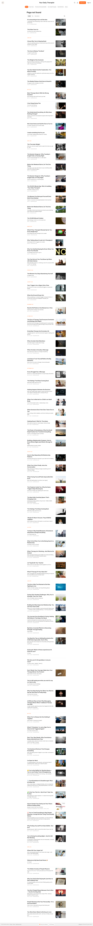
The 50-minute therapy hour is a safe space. (36, 157)
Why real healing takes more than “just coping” (37, 480)
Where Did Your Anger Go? (35, 850)
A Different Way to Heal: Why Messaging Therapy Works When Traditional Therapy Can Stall (39, 702)
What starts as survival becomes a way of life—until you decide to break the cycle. (39, 894)
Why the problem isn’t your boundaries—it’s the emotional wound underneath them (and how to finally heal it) (40, 818)
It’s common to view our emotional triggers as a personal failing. (39, 287)
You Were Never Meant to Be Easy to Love (39, 912)
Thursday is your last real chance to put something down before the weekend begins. (39, 168)
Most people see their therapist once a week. (37, 233)
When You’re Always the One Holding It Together (38, 717)
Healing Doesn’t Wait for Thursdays (37, 421)
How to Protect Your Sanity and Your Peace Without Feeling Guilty (39, 804)
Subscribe (82, 2)
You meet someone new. (32, 730)
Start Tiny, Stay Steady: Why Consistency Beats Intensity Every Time (39, 738)
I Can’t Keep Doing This (34, 103)
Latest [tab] (29, 16)
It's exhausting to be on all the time (37, 19)
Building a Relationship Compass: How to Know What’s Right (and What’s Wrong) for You (39, 442)
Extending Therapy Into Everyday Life (38, 331)
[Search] (74, 2)
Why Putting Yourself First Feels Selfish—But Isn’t (40, 826)
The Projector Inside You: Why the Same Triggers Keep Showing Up (39, 488)
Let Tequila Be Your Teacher (35, 563)
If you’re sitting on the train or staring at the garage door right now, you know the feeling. (39, 62)
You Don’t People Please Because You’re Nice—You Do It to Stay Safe (40, 891)
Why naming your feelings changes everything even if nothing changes (39, 469)
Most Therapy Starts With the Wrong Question (38, 93)
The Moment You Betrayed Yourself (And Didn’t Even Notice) (39, 197)
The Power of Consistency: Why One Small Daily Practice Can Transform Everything (39, 431)
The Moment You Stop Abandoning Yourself (40, 273)
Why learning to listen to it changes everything (37, 351)
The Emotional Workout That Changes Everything (38, 749)
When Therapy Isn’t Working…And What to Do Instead (40, 552)
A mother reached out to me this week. (35, 125)
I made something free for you (36, 132)
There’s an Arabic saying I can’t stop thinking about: (38, 587)
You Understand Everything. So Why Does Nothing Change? (39, 113)
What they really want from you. (34, 510)
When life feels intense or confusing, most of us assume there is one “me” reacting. (40, 263)
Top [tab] (32, 16)
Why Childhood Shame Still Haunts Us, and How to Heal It (39, 521)
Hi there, (29, 653)
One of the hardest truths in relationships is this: (37, 402)
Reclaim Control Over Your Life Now (35, 807)
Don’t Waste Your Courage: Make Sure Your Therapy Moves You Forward (40, 671)
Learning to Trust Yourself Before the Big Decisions (39, 359)
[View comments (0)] (36, 34)
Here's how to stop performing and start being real (38, 905)
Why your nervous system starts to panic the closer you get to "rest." (40, 146)
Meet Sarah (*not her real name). (34, 673)
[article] (46, 22)
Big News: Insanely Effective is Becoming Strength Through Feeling (39, 628)
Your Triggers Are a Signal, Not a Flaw (38, 285)
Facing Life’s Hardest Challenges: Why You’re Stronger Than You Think (40, 595)
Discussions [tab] (37, 16)
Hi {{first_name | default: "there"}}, (34, 663)
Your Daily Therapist (52, 6)
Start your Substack (44, 924)
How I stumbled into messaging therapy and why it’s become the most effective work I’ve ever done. (40, 574)
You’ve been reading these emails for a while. (37, 134)
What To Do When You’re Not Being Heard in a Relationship (40, 541)
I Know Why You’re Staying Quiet (36, 41)
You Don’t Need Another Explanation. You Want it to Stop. (39, 70)
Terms (14, 924)
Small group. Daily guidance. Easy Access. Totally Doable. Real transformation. (39, 501)
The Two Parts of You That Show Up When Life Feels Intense (39, 260)
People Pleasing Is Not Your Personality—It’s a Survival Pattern (40, 902)
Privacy (11, 924)
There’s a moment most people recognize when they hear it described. (40, 116)
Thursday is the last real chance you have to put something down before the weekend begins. (40, 210)
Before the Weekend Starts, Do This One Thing (39, 165)
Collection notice (18, 924)
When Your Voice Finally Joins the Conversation (37, 466)
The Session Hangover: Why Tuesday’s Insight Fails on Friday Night (38, 176)
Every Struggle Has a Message (36, 372)
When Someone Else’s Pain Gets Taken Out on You (40, 410)
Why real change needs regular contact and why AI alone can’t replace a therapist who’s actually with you (39, 392)
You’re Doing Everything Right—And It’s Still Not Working (40, 836)
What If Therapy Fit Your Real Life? (37, 571)
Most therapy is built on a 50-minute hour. (36, 220)
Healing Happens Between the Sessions (38, 389)
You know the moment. (32, 694)
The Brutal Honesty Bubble (40, 6)
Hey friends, (30, 631)
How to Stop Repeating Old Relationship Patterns (38, 455)
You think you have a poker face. (34, 31)
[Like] (28, 34)
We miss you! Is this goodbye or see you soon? (39, 660)
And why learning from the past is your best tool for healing (40, 458)
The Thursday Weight (33, 144)
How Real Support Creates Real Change (35, 342)
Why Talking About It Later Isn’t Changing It (39, 240)
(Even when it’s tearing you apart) (34, 720)
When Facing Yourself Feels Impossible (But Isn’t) (40, 477)
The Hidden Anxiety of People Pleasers (38, 869)
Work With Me (61, 6)
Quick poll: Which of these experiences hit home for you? (39, 650)
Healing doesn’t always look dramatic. (35, 309)
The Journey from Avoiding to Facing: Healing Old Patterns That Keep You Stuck (40, 617)
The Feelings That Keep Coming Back (38, 380)
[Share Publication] (77, 2)
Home (26, 6)
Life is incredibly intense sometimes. (35, 598)
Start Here (31, 6)
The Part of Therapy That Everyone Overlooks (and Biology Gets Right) (40, 320)
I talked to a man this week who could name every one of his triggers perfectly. (40, 74)
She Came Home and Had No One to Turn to (39, 123)
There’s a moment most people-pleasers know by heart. (39, 200)
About (66, 6)
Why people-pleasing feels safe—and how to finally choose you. (40, 914)
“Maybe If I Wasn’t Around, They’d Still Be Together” (39, 518)
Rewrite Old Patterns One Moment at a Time (39, 308)
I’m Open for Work (32, 760)
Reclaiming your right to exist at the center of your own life (40, 829)
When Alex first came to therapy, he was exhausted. (38, 362)
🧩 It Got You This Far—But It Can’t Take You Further (40, 793)
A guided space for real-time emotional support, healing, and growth (40, 333)
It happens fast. (30, 275)
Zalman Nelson (33, 24)
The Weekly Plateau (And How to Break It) (39, 81)
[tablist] (33, 16)
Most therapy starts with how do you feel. (36, 96)
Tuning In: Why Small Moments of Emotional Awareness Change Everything (40, 531)
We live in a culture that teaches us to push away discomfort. (40, 373)
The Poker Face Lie (32, 29)
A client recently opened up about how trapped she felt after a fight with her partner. (40, 706)
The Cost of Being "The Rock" (35, 51)
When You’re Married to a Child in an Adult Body (39, 400)
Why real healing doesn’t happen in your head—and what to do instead (40, 753)
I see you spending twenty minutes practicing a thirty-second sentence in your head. (40, 43)
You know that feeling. (32, 105)
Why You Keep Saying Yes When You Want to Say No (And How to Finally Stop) (40, 691)
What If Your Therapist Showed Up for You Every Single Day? (39, 230)
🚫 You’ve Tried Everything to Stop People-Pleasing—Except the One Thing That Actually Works (40, 814)
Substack (80, 924)
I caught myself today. (32, 52)
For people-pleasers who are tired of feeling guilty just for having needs (39, 882)
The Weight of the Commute (35, 60)
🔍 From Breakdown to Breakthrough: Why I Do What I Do (40, 781)
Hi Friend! (29, 862)
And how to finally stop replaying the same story (37, 490)
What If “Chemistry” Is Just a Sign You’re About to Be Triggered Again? (39, 728)
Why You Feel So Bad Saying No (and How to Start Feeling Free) (40, 879)
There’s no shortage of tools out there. (35, 433)
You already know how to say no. (34, 252)
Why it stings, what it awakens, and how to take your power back (40, 413)
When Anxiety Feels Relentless (36, 341)
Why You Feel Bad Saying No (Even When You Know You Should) (40, 249)
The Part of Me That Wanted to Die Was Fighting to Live (38, 585)
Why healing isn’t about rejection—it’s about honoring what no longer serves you (40, 796)
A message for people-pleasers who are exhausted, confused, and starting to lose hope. (40, 840)
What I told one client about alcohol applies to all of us (39, 564)
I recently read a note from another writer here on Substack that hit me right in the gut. (40, 741)
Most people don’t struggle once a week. (36, 242)
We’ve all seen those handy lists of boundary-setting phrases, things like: (40, 642)
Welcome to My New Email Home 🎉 (37, 860)
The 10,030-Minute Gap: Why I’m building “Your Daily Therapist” (39, 187)
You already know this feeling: (33, 684)
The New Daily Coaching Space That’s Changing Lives (38, 498)
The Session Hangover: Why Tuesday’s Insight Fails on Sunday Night (38, 155)
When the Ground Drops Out (35, 295)
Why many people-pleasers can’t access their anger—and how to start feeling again (39, 853)
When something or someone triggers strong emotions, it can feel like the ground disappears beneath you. (39, 297)
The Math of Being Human (33, 189)
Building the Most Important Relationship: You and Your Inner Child (40, 605)
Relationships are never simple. (34, 445)
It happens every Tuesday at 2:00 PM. (35, 83)
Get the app (51, 924)
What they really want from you (34, 382)
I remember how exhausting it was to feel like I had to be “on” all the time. (40, 22)
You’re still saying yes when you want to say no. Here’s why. (40, 681)
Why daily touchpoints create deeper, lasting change (38, 423)
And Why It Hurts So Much (33, 544)
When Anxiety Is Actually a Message (37, 350)
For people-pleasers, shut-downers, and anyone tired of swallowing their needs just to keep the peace (39, 763)
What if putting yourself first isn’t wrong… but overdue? (39, 773)
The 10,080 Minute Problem (35, 218)
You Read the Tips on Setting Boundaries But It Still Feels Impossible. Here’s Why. (40, 639)
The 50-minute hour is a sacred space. (35, 179)
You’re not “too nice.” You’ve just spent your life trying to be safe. (40, 871)
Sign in (89, 2)
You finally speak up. (31, 534)
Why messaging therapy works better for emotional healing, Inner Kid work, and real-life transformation (40, 555)
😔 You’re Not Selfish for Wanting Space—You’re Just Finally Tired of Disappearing (39, 771)
